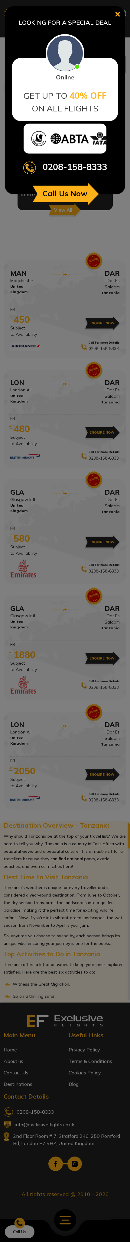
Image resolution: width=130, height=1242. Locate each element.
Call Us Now (65, 193)
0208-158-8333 (75, 166)
